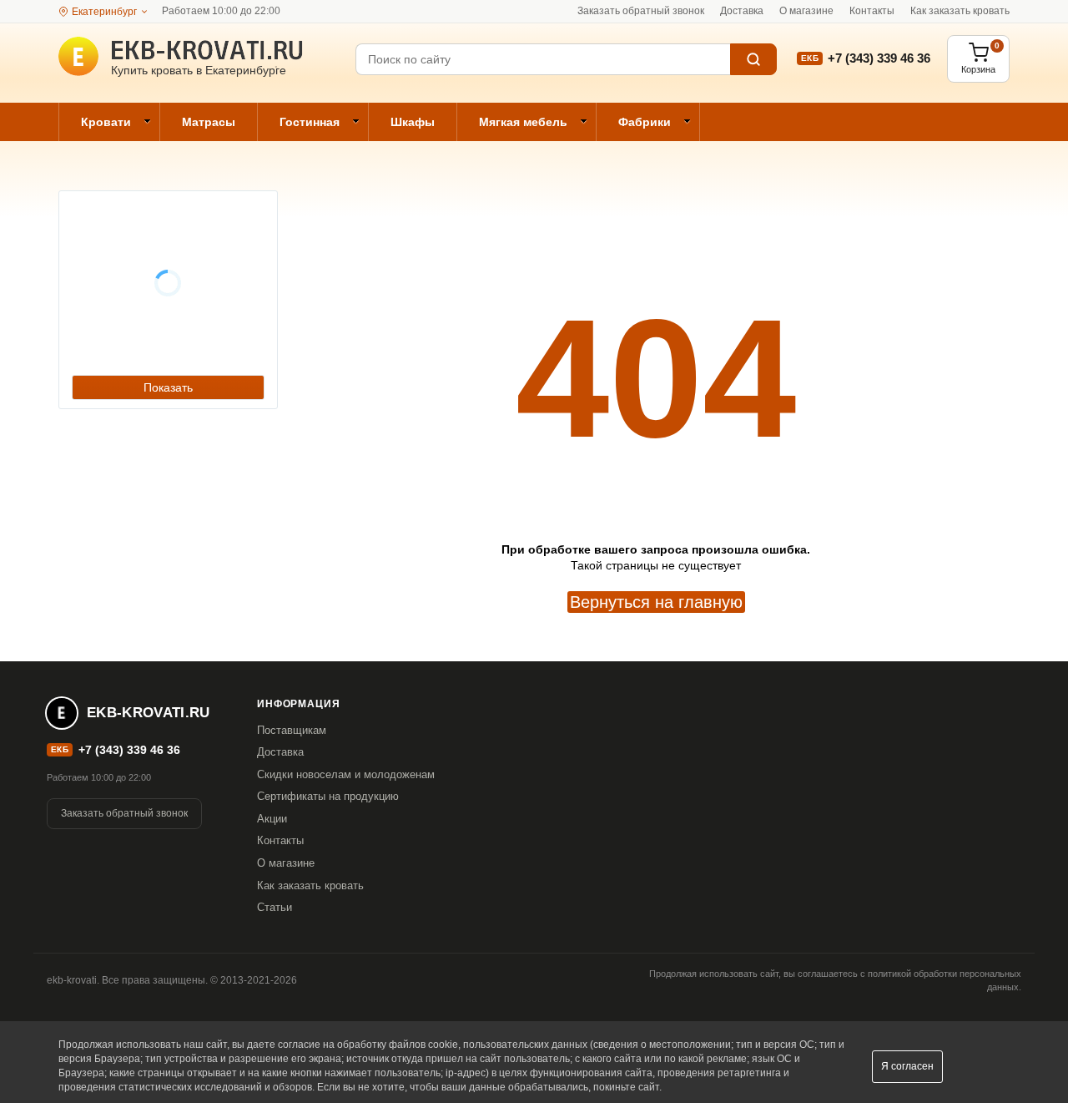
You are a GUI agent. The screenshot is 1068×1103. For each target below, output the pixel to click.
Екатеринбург (104, 12)
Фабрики (644, 122)
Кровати (106, 122)
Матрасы (208, 122)
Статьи (274, 907)
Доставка (741, 11)
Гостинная (310, 122)
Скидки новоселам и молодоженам (346, 774)
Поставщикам (291, 730)
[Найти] (753, 59)
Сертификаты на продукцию (328, 796)
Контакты (871, 11)
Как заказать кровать (960, 11)
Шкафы (412, 122)
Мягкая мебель (523, 122)
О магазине (806, 11)
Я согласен (907, 1066)
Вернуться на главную (656, 602)
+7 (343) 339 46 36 (879, 58)
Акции (272, 818)
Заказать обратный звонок (640, 11)
